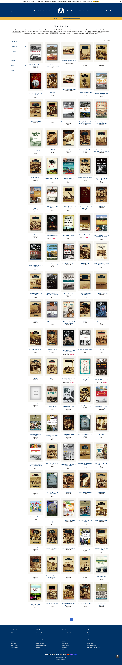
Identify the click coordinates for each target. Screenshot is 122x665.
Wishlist (12, 639)
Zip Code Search (42, 11)
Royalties (89, 639)
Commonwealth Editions (41, 645)
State (12, 56)
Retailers (20, 4)
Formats (13, 75)
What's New (86, 11)
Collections (13, 641)
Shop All (69, 11)
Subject (13, 60)
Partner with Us (27, 4)
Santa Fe (100, 31)
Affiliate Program (65, 649)
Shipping (89, 632)
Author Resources (43, 4)
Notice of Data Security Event (93, 647)
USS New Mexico (16, 31)
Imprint (13, 65)
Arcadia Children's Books (41, 634)
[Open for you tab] (117, 656)
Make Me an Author (66, 645)
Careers (38, 647)
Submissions (34, 4)
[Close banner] (120, 1)
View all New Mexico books (91, 33)
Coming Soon (13, 643)
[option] (61, 18)
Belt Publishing (39, 639)
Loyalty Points (14, 637)
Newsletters (64, 647)
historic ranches (54, 31)
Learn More (95, 1)
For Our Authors (90, 637)
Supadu (64, 659)
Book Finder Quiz (14, 647)
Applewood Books (40, 632)
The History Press (40, 641)
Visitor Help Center (66, 639)
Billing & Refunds (91, 634)
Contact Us (64, 641)
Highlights (14, 51)
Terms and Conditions (91, 645)
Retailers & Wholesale (66, 632)
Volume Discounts (14, 645)
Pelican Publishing (40, 643)
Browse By (52, 11)
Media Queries (65, 643)
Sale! (34, 11)
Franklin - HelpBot (65, 637)
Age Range (14, 46)
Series (13, 70)
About (49, 4)
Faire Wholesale (65, 634)
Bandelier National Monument (63, 29)
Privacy (88, 641)
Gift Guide (13, 634)
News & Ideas (13, 4)
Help (53, 4)
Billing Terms (90, 643)
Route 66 (89, 31)
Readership (14, 41)
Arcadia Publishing (40, 637)
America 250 (77, 11)
